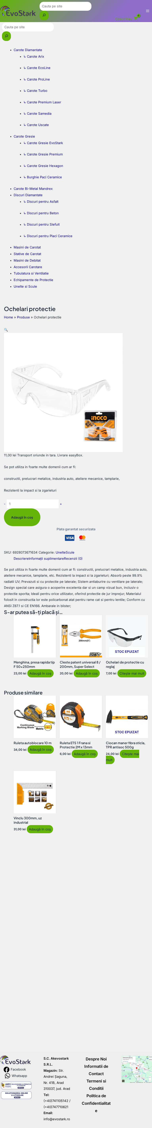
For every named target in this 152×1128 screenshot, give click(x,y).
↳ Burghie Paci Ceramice (42, 177)
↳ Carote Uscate (36, 125)
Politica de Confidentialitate (96, 1103)
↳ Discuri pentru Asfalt (40, 202)
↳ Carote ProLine (36, 79)
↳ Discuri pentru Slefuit (41, 224)
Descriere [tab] (21, 559)
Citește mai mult (132, 673)
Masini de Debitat (27, 260)
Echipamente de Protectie (33, 280)
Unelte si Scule (25, 286)
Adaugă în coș (22, 517)
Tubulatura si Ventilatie (31, 273)
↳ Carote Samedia (37, 113)
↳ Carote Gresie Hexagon (43, 166)
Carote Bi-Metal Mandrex (33, 189)
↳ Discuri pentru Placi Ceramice (47, 236)
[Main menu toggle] (147, 11)
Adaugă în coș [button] (40, 673)
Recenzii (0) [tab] (73, 559)
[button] (6, 330)
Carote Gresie (24, 136)
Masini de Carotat (27, 247)
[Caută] (44, 15)
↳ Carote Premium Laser (42, 102)
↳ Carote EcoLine (36, 68)
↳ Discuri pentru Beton (41, 213)
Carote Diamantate (28, 50)
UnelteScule (65, 552)
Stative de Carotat (27, 254)
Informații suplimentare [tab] (46, 559)
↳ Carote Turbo (35, 91)
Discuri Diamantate (28, 195)
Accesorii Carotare (28, 267)
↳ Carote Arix (33, 56)
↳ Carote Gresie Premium (43, 154)
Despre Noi (96, 1059)
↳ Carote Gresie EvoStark (43, 143)
